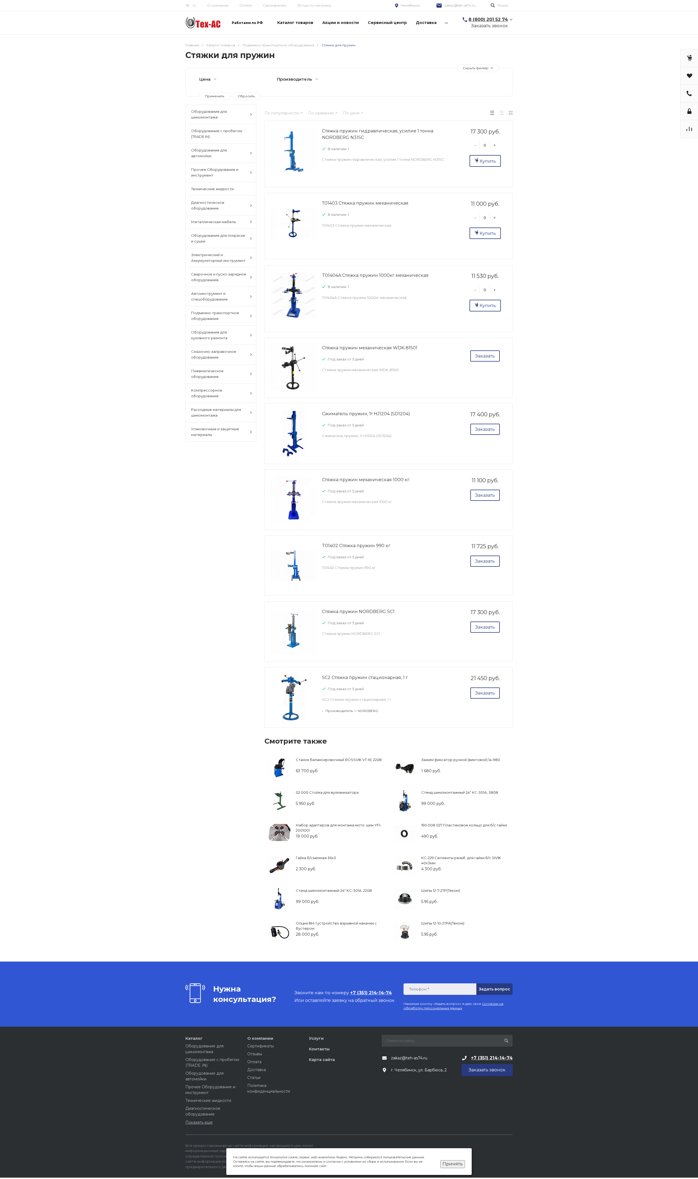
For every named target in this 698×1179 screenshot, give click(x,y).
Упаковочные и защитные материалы (215, 432)
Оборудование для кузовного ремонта (209, 335)
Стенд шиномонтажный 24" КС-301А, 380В (459, 792)
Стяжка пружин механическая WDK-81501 (369, 347)
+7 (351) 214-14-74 (492, 1057)
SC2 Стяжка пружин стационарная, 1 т (365, 677)
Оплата (245, 5)
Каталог (194, 1038)
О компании (217, 5)
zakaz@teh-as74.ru (460, 5)
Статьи (253, 1077)
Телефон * (419, 989)
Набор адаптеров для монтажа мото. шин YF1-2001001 (338, 828)
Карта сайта (322, 1059)
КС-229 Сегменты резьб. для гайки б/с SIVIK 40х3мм (461, 860)
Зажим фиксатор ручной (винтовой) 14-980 (460, 759)
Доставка (256, 1069)
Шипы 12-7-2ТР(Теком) (440, 890)
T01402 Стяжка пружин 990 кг (356, 545)
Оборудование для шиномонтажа (209, 114)
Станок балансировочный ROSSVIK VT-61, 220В (339, 759)
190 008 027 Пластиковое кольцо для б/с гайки (464, 825)
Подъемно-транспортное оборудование (215, 316)
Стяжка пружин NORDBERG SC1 (358, 611)
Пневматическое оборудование (207, 374)
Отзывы (254, 1053)
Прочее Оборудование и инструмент (214, 172)
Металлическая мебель (213, 222)
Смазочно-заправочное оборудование (213, 354)
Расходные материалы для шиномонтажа (216, 412)
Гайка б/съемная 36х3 (316, 858)
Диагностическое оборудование (207, 205)
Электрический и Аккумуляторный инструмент (218, 258)
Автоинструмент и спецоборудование (209, 296)
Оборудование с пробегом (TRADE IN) (216, 134)
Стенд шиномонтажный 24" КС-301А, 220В (334, 890)
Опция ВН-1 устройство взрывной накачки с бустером (336, 926)
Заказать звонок (489, 25)
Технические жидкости (212, 189)
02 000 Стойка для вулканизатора (327, 792)
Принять (453, 1163)
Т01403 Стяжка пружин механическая (365, 203)
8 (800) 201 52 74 (488, 19)
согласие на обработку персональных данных (453, 1006)
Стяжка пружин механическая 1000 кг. (366, 479)
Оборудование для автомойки (209, 153)
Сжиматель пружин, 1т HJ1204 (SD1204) (366, 413)
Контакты (319, 1049)
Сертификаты (274, 5)
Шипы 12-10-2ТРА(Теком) (442, 923)
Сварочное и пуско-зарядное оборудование (218, 277)
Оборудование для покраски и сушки (218, 238)
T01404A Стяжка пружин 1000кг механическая (375, 275)
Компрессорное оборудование (206, 393)
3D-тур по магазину (314, 5)
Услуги (316, 1038)
